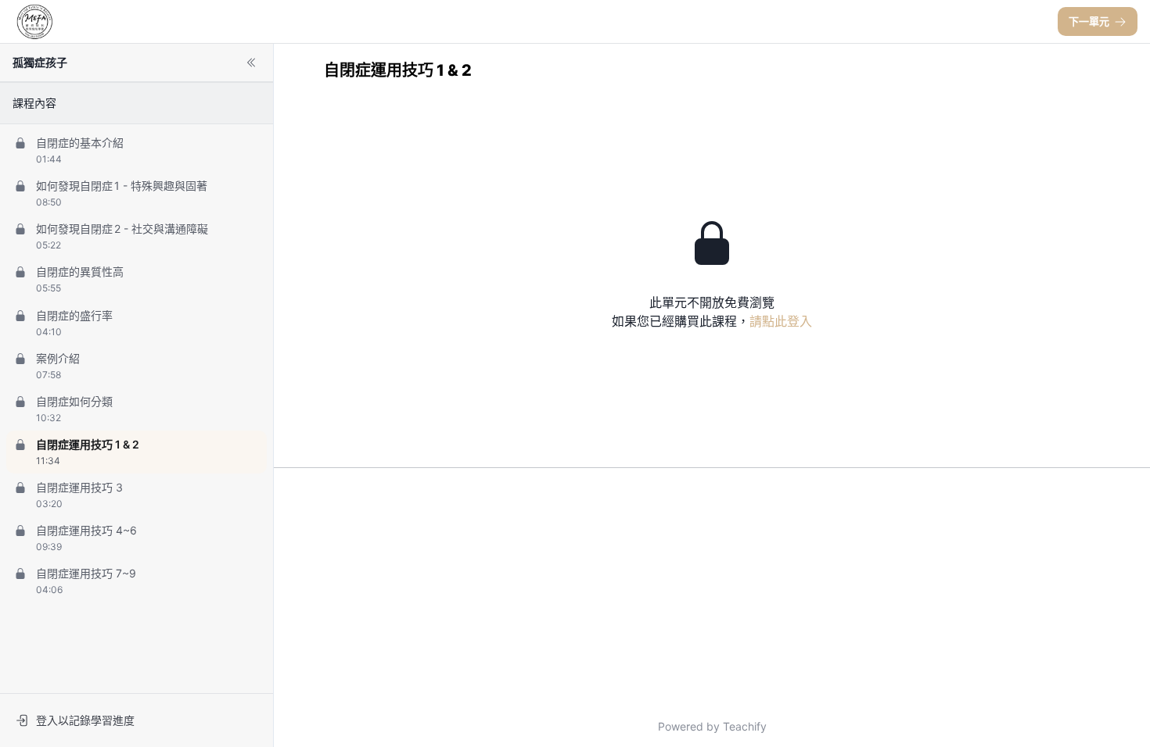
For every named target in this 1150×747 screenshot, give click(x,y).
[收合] (251, 62)
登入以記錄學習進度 (85, 720)
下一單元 (1089, 21)
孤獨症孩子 (40, 62)
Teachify (745, 726)
